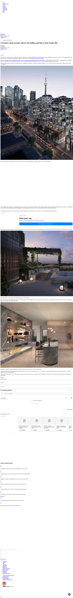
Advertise (4, 562)
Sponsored (2, 496)
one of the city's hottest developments (37, 58)
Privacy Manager (6, 578)
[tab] (3, 398)
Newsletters (5, 565)
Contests (4, 6)
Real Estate (2, 45)
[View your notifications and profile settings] (71, 398)
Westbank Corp (7, 60)
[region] (36, 400)
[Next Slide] (71, 426)
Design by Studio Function (7, 579)
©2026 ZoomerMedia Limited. (8, 575)
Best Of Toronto (6, 3)
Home (4, 2)
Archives (4, 564)
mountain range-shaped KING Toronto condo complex (35, 60)
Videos (4, 4)
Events (4, 5)
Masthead (4, 566)
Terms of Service (6, 569)
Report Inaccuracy (3, 37)
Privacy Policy (5, 570)
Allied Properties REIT (16, 60)
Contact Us (5, 561)
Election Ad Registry (6, 568)
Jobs (3, 563)
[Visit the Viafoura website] (70, 409)
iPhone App (5, 567)
